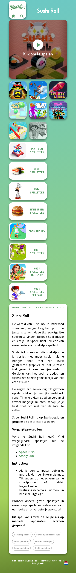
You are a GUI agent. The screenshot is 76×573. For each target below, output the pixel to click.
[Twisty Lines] (58, 90)
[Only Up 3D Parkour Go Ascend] (38, 90)
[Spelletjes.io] (13, 16)
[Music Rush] (58, 110)
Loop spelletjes (21, 541)
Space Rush (26, 452)
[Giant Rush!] (38, 110)
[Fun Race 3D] (18, 130)
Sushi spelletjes (42, 548)
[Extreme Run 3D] (18, 90)
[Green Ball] (18, 110)
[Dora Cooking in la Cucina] (38, 130)
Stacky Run (26, 456)
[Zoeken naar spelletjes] (21, 16)
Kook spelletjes (21, 548)
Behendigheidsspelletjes (54, 307)
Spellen (15, 307)
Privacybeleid (38, 563)
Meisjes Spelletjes (43, 541)
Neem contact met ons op (52, 560)
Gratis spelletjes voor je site (24, 560)
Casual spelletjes (30, 307)
